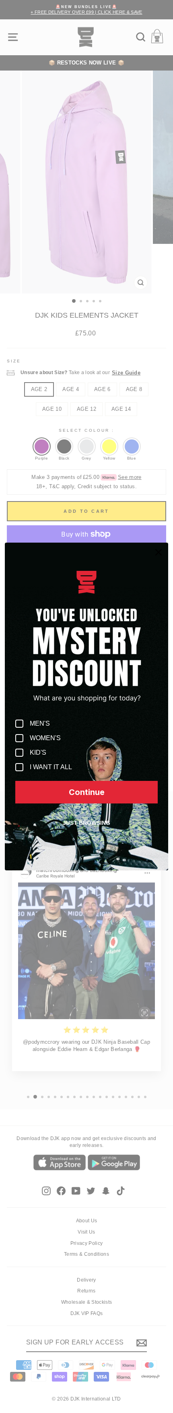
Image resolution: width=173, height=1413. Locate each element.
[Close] (158, 552)
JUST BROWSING (86, 823)
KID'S (38, 752)
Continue (87, 792)
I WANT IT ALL (51, 767)
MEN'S (40, 723)
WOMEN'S (45, 738)
